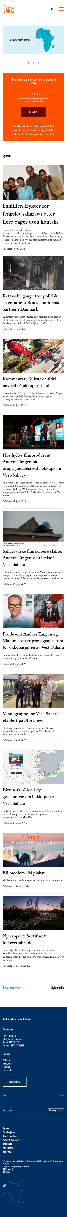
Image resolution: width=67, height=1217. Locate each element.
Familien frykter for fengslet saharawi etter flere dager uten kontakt (30, 214)
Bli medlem (14, 1081)
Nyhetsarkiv (57, 988)
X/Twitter (7, 1060)
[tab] (28, 62)
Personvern (8, 1147)
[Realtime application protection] (33, 1171)
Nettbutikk (7, 1143)
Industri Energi (30, 1161)
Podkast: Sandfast (11, 1139)
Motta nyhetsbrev (56, 1110)
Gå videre (33, 111)
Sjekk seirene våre (11, 987)
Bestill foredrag (10, 1136)
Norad (7, 1164)
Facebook (7, 1069)
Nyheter (7, 156)
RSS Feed (7, 1151)
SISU (11, 1166)
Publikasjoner (9, 1132)
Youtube (6, 1066)
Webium (26, 1166)
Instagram (7, 1063)
